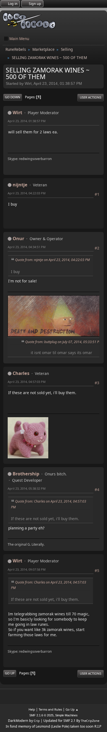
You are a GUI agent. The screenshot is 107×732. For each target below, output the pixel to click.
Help (32, 709)
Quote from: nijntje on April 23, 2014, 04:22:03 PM (52, 259)
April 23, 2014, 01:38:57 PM (27, 121)
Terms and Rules (50, 709)
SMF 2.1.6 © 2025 (41, 715)
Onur (18, 238)
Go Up (10, 673)
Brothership (26, 474)
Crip (37, 721)
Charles (21, 373)
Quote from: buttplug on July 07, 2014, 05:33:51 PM (63, 342)
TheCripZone (90, 721)
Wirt (17, 113)
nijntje (20, 185)
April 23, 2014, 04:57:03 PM (27, 382)
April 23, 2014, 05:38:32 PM (27, 488)
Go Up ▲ (72, 709)
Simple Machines (66, 715)
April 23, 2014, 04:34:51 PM (27, 247)
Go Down (12, 97)
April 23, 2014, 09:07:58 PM (27, 569)
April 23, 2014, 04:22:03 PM (27, 193)
